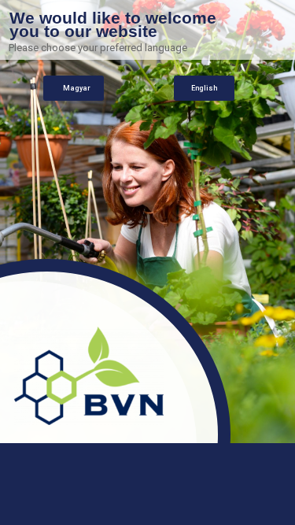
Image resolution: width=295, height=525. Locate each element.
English (204, 88)
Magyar (76, 88)
